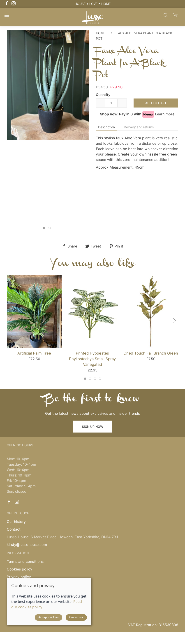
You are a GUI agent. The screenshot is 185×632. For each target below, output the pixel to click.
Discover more (123, 4)
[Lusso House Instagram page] (17, 501)
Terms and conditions (25, 561)
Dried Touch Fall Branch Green (151, 353)
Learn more (164, 114)
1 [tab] (45, 229)
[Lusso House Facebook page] (9, 501)
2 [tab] (51, 229)
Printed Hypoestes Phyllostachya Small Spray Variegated (92, 359)
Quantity (103, 94)
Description (106, 127)
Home (100, 33)
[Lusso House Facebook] (7, 3)
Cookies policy (19, 569)
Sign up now (92, 426)
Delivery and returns (139, 127)
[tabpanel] (48, 85)
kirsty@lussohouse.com (27, 544)
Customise (76, 617)
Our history (16, 521)
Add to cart (155, 103)
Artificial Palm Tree (34, 353)
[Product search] (166, 15)
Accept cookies (48, 617)
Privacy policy (19, 577)
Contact (14, 529)
